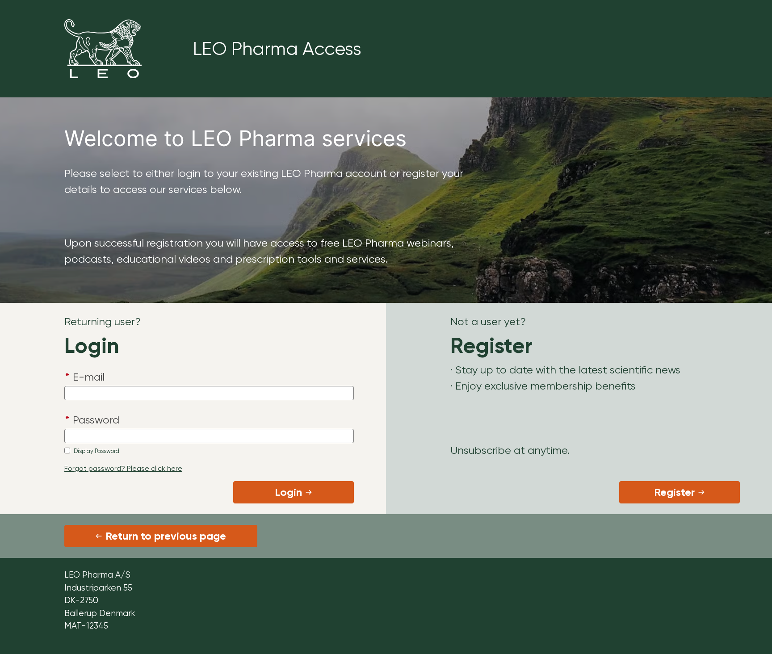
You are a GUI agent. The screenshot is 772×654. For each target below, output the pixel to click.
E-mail (85, 377)
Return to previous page (165, 535)
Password (92, 420)
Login (288, 492)
